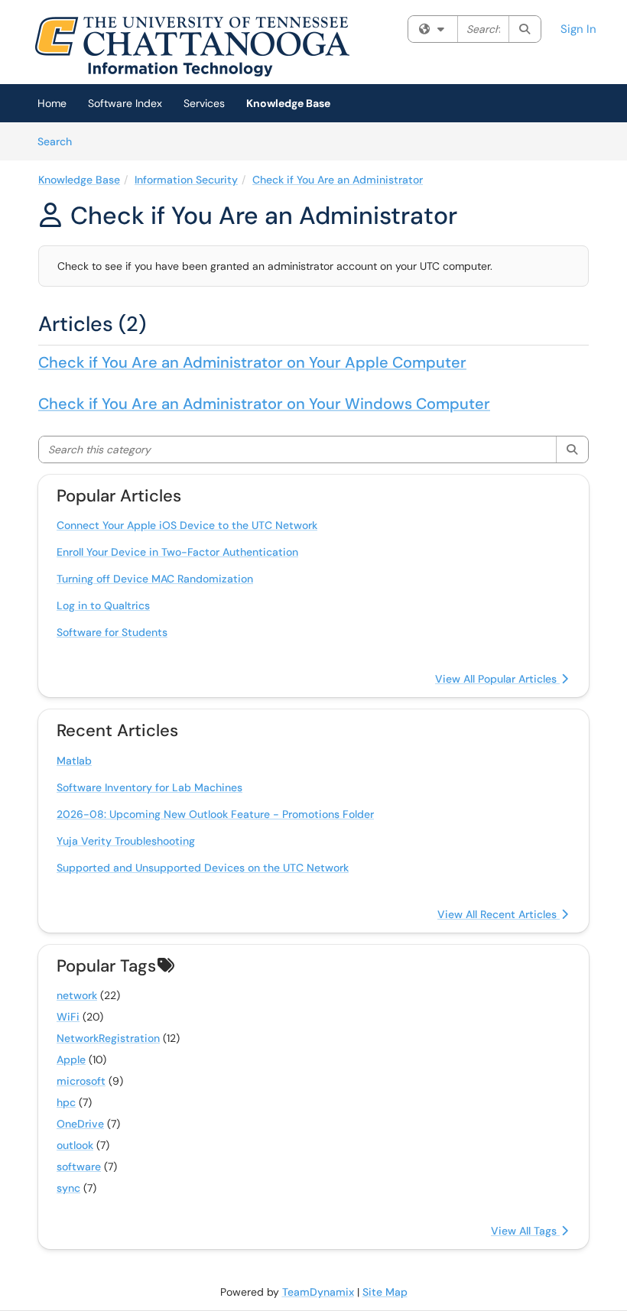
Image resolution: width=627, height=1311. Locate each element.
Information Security (186, 180)
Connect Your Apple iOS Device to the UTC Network (187, 525)
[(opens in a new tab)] (191, 45)
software (79, 1166)
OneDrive (80, 1124)
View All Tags (525, 1231)
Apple (71, 1059)
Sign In (578, 29)
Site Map (385, 1292)
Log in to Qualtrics (103, 605)
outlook (75, 1145)
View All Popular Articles (497, 679)
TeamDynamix (318, 1292)
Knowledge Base (288, 103)
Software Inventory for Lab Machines (149, 787)
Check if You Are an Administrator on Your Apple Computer (252, 362)
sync (68, 1188)
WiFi (68, 1017)
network (77, 995)
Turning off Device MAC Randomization (155, 579)
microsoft (81, 1081)
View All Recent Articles (498, 914)
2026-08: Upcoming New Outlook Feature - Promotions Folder (215, 814)
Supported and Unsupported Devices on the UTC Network (203, 868)
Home (52, 103)
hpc (66, 1102)
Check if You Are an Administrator (337, 180)
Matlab (74, 760)
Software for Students (112, 632)
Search (60, 141)
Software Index (125, 103)
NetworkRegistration (108, 1038)
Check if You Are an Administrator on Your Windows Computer (264, 404)
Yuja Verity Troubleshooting (126, 841)
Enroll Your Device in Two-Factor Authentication (177, 552)
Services (204, 103)
